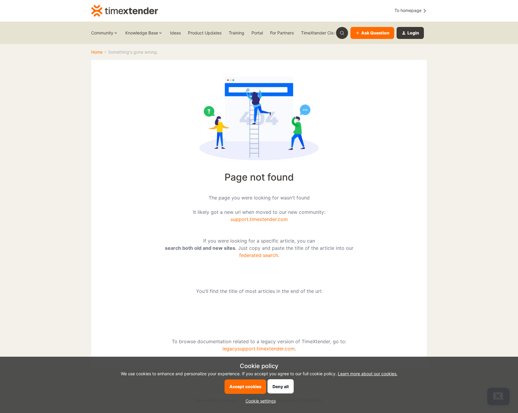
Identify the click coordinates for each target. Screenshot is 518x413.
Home (97, 52)
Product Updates (205, 32)
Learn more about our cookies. (367, 373)
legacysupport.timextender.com (258, 349)
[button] (372, 33)
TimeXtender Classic (321, 32)
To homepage (408, 10)
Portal (257, 32)
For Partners (282, 32)
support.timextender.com (259, 219)
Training (236, 32)
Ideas (175, 32)
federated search (258, 255)
